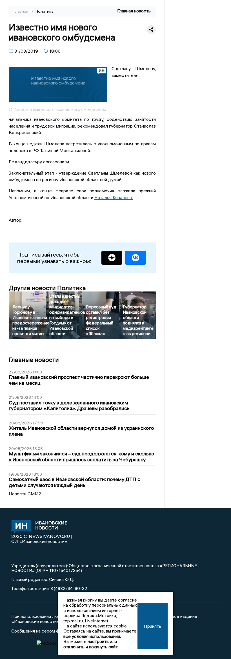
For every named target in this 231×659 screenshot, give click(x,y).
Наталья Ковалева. (113, 197)
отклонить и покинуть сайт (90, 646)
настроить (98, 641)
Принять (152, 626)
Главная (21, 11)
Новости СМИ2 (25, 494)
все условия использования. (92, 636)
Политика (44, 11)
